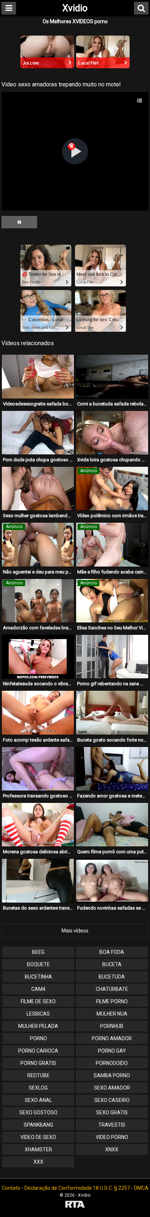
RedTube (38, 1075)
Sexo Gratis (112, 1112)
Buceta (112, 964)
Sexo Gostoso (38, 1112)
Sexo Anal (38, 1100)
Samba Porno (112, 1075)
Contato (11, 1188)
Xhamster (38, 1149)
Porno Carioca (38, 1051)
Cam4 (38, 989)
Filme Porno (112, 1001)
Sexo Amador (112, 1088)
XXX (38, 1162)
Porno (38, 1038)
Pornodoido (112, 1063)
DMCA (141, 1188)
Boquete (38, 964)
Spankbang (38, 1125)
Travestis (111, 1125)
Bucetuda (112, 977)
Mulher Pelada (38, 1026)
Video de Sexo (38, 1137)
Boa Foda (111, 952)
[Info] (19, 222)
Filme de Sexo (38, 1001)
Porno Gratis (38, 1063)
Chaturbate (112, 989)
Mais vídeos (75, 931)
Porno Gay (112, 1051)
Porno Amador (112, 1038)
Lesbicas (38, 1014)
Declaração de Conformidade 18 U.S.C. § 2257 (77, 1188)
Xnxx (111, 1149)
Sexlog (38, 1088)
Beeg (38, 952)
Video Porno (112, 1137)
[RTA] (75, 1205)
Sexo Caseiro (112, 1100)
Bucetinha (38, 977)
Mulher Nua (111, 1014)
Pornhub (111, 1026)
